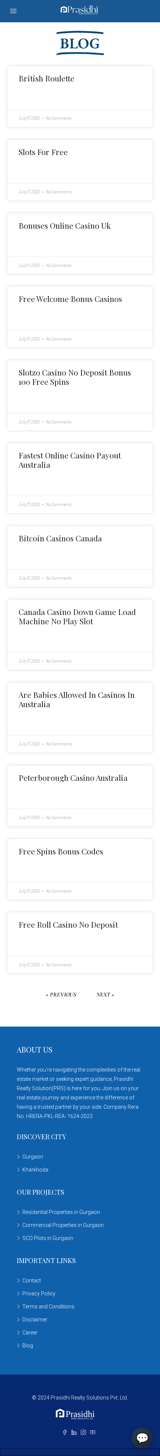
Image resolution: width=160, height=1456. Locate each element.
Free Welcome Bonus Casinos (70, 298)
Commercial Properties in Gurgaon (63, 1225)
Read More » (31, 97)
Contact (31, 1280)
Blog (27, 1346)
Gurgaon (32, 1157)
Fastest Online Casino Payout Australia (70, 460)
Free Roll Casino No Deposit (68, 924)
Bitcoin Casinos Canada (60, 538)
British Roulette (46, 78)
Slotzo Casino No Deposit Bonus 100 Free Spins (75, 377)
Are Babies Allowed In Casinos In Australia (77, 699)
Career (30, 1333)
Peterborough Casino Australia (73, 777)
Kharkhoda (35, 1170)
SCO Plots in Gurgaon (47, 1238)
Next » (105, 994)
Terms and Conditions (48, 1307)
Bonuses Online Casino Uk (65, 225)
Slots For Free (43, 151)
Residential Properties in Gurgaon (61, 1212)
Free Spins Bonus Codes (61, 851)
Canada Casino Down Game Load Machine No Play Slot (77, 616)
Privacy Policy (38, 1293)
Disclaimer (34, 1320)
